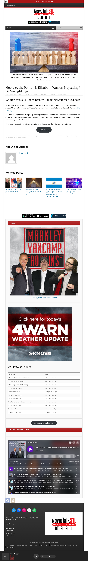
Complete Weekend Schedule (44, 423)
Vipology (55, 542)
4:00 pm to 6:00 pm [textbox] (51, 402)
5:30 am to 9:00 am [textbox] (51, 385)
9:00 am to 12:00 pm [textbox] (51, 388)
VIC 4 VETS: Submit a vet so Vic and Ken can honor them (13, 191)
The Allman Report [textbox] (14, 392)
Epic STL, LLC (45, 545)
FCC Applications (22, 545)
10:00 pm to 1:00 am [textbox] (51, 412)
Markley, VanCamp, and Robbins (44, 297)
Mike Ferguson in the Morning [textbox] (18, 385)
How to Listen (72, 545)
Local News (40, 94)
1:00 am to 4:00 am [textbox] (51, 378)
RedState (14, 138)
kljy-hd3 (14, 94)
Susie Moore (22, 138)
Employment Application (58, 545)
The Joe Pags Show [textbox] (14, 412)
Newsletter (10, 547)
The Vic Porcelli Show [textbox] (15, 388)
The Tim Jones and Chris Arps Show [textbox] (19, 402)
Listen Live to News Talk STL (45, 1)
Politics (8, 138)
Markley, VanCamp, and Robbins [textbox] (19, 378)
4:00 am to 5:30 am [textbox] (51, 381)
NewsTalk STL (72, 136)
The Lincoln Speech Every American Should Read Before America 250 (33, 192)
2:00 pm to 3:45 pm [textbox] (51, 395)
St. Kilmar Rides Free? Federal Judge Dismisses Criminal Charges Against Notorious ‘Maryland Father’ (54, 193)
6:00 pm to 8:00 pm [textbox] (51, 405)
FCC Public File (9, 545)
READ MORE (44, 129)
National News (49, 94)
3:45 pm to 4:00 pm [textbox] (51, 398)
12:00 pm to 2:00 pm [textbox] (51, 392)
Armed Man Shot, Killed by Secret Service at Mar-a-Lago (73, 191)
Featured (33, 94)
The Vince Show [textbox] (13, 409)
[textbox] (25, 374)
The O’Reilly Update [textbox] (14, 398)
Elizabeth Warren (48, 136)
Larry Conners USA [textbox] (14, 405)
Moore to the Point (60, 136)
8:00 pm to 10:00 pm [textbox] (51, 409)
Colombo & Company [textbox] (15, 395)
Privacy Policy (34, 545)
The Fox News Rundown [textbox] (16, 381)
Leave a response (60, 94)
